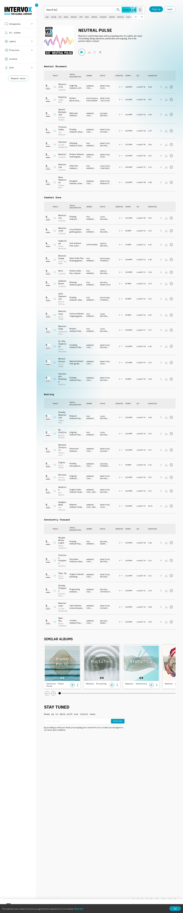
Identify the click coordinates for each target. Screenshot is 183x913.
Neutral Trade (62, 257)
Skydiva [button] (61, 385)
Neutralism (62, 165)
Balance (62, 475)
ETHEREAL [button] (104, 261)
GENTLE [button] (103, 243)
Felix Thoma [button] (60, 318)
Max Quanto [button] (61, 494)
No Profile (62, 431)
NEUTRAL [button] (104, 115)
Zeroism (62, 142)
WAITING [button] (104, 464)
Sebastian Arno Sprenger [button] (62, 334)
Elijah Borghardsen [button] (63, 146)
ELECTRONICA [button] (92, 98)
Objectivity (62, 85)
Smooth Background (62, 112)
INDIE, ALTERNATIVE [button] (91, 493)
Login (170, 9)
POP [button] (87, 143)
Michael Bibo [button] (61, 595)
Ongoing (62, 97)
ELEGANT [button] (103, 113)
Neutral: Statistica (136, 684)
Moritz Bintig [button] (61, 303)
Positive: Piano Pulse (55, 685)
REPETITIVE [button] (105, 86)
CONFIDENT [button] (105, 168)
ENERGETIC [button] (105, 183)
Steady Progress (62, 588)
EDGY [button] (108, 101)
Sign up (156, 9)
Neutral (62, 154)
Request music (18, 78)
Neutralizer (62, 604)
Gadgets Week (62, 503)
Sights (61, 462)
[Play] (81, 52)
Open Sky (60, 619)
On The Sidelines (62, 344)
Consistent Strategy (62, 378)
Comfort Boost (62, 282)
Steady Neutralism (62, 414)
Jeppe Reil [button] (60, 101)
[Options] (77, 685)
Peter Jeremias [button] (62, 547)
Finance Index (62, 128)
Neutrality (62, 216)
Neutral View (62, 312)
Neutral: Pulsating (96, 684)
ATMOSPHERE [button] (92, 101)
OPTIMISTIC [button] (105, 592)
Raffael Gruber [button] (61, 118)
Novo (60, 271)
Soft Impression (62, 296)
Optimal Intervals (62, 447)
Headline (62, 488)
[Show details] (171, 87)
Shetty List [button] (61, 454)
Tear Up (62, 573)
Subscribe (117, 721)
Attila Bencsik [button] (61, 479)
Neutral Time (62, 327)
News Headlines (62, 180)
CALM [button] (102, 88)
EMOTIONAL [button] (105, 258)
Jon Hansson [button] (61, 134)
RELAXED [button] (103, 219)
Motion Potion (61, 360)
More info (78, 909)
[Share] (100, 52)
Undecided (62, 242)
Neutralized (62, 229)
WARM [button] (102, 285)
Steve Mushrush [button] (62, 247)
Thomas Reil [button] (61, 186)
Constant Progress (62, 559)
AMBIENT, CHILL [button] (90, 87)
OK (175, 908)
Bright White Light (61, 540)
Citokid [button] (61, 90)
